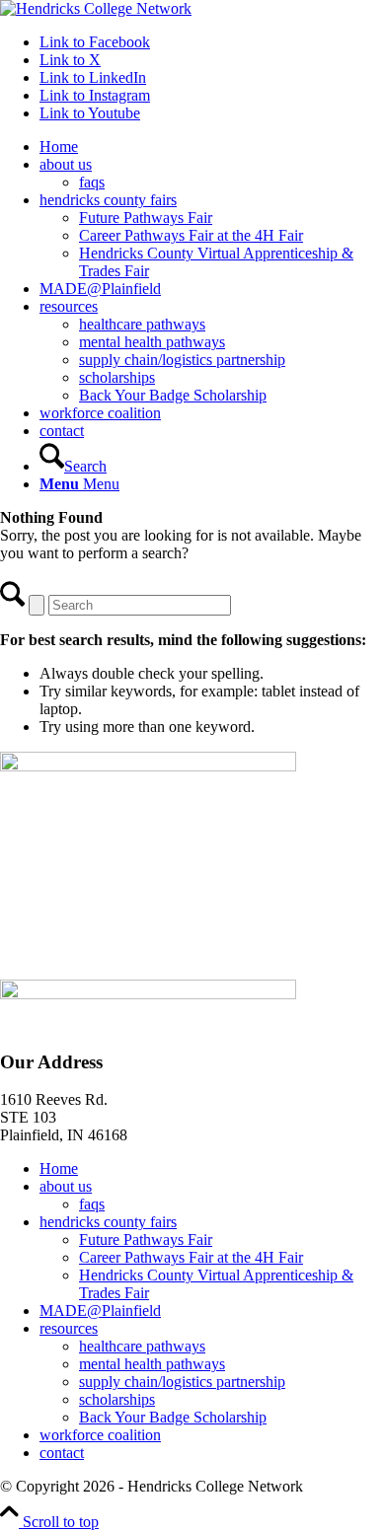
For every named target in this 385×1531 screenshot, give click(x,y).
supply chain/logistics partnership (182, 1381)
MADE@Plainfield (100, 1310)
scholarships (117, 1399)
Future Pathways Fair (145, 1239)
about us (65, 1186)
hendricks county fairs (108, 1221)
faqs (92, 1204)
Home (58, 1168)
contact (61, 1452)
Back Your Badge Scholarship (173, 1417)
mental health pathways (152, 1363)
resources (68, 1328)
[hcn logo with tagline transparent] (96, 8)
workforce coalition (100, 1434)
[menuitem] (212, 147)
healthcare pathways (142, 1346)
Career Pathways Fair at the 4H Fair (191, 1257)
